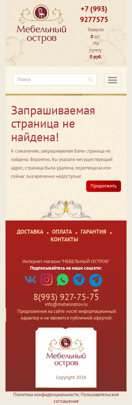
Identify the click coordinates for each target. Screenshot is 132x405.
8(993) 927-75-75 (66, 297)
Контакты (64, 239)
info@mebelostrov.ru (66, 304)
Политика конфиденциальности (46, 394)
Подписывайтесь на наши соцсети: (66, 268)
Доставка (30, 231)
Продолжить (104, 186)
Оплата (62, 231)
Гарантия (93, 231)
